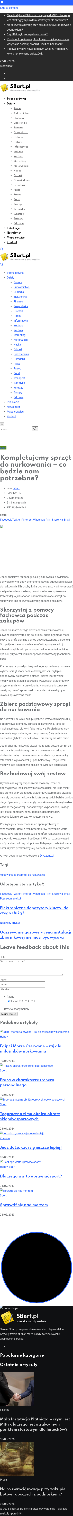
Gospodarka (21, 132)
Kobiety (18, 151)
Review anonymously (16, 1009)
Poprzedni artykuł (10, 898)
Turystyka (19, 209)
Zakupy (18, 218)
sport (16, 874)
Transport (19, 204)
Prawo (17, 195)
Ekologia (19, 118)
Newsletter (14, 233)
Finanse (18, 128)
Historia (18, 137)
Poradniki (19, 185)
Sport (17, 199)
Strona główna (16, 99)
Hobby (18, 142)
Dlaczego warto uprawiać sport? (31, 1176)
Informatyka (21, 147)
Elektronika (20, 123)
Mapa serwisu (16, 237)
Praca (17, 190)
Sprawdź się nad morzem (24, 1205)
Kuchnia (18, 156)
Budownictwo (22, 113)
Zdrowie (19, 223)
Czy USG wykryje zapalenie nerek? (27, 34)
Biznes (17, 108)
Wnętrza (19, 214)
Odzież (18, 175)
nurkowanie (6, 874)
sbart (16, 488)
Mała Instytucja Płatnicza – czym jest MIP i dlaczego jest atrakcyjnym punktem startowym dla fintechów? (35, 1425)
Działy (11, 103)
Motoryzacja (21, 166)
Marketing (20, 161)
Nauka (17, 171)
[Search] (1, 250)
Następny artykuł (10, 922)
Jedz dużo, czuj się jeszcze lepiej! (31, 1148)
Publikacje (13, 228)
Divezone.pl (47, 855)
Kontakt (12, 242)
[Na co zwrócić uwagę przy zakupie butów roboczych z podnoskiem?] (17, 1475)
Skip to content (9, 7)
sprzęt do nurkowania (32, 874)
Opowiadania (22, 180)
